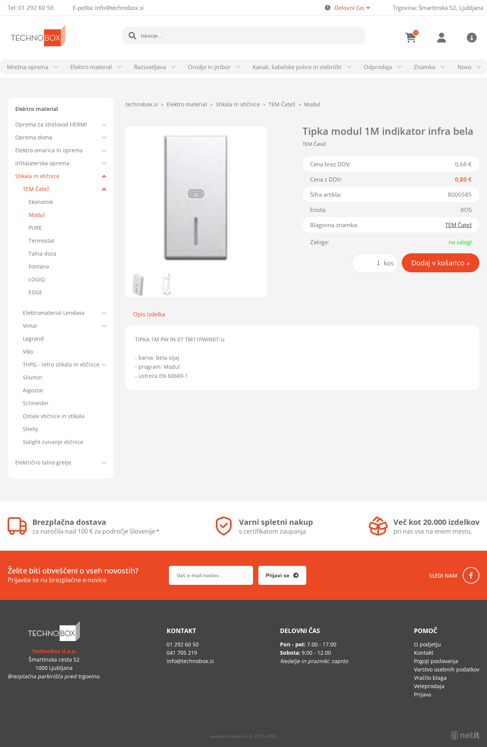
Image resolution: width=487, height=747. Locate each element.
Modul (37, 214)
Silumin (32, 377)
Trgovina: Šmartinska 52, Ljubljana (438, 7)
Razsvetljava (150, 67)
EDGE (35, 292)
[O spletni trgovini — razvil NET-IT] (464, 735)
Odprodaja (378, 67)
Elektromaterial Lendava (53, 312)
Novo (464, 67)
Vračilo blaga (430, 677)
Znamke (424, 67)
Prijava (441, 37)
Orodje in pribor (209, 67)
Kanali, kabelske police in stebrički (297, 67)
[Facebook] (471, 575)
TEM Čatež (36, 189)
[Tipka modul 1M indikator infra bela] (196, 197)
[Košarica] (411, 37)
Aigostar (33, 390)
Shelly (30, 429)
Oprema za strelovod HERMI (51, 124)
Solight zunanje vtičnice (53, 441)
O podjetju (427, 644)
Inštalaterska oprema (42, 163)
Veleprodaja (429, 686)
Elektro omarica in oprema (49, 150)
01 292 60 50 (36, 7)
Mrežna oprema (27, 67)
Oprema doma (33, 137)
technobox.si (142, 104)
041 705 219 (182, 652)
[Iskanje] (132, 35)
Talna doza (42, 253)
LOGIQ (37, 279)
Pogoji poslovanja (436, 661)
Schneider (36, 403)
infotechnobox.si (119, 7)
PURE (35, 227)
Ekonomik (41, 201)
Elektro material (91, 67)
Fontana (39, 266)
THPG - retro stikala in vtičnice (61, 364)
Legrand (33, 338)
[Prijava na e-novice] (282, 575)
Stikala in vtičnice (37, 176)
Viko (28, 351)
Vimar (30, 325)
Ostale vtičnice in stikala (53, 416)
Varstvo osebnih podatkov (446, 669)
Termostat (41, 240)
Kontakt (423, 652)
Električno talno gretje (43, 462)
